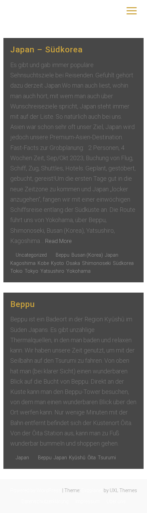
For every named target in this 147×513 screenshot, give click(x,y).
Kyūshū (77, 457)
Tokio (16, 271)
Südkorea (123, 263)
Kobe (43, 263)
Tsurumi (107, 457)
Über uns (116, 501)
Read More (58, 241)
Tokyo (31, 271)
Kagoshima (23, 263)
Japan (111, 255)
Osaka (73, 263)
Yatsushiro (52, 271)
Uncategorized (31, 255)
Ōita (92, 457)
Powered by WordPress (35, 490)
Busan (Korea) (87, 255)
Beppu (62, 255)
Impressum (87, 501)
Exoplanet (92, 490)
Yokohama (78, 271)
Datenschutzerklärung (45, 501)
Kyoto (57, 263)
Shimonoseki (96, 263)
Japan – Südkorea (46, 49)
